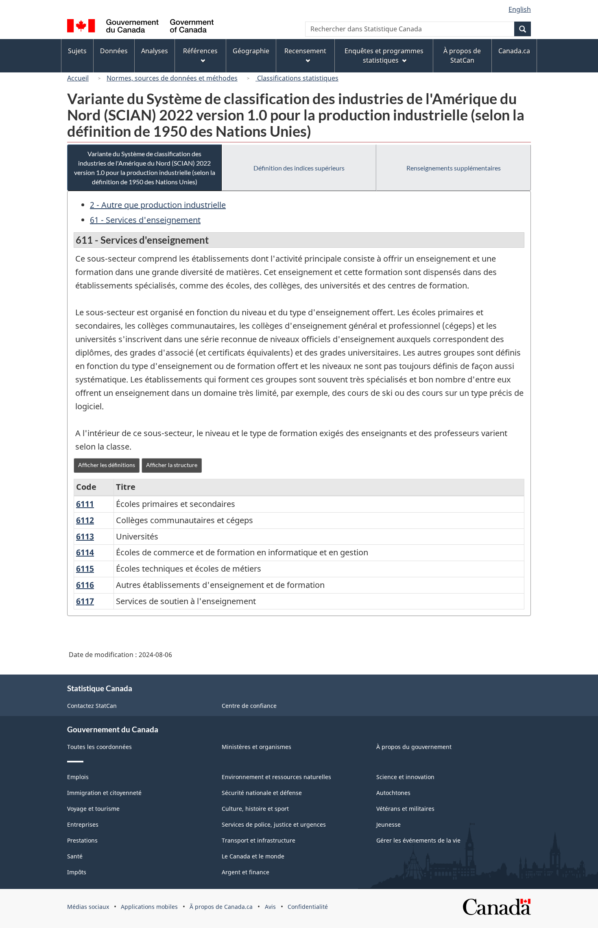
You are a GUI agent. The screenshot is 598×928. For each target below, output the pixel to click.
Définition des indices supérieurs (299, 168)
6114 (85, 552)
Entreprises (82, 824)
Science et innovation (405, 777)
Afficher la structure (171, 464)
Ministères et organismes (256, 747)
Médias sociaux (88, 907)
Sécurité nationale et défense (262, 793)
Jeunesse (388, 824)
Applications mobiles (149, 907)
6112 (85, 520)
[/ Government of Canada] (140, 27)
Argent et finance (245, 872)
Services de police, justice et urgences (274, 824)
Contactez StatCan (92, 706)
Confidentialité (308, 907)
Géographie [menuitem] (251, 50)
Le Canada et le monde (253, 856)
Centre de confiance (249, 706)
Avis (270, 907)
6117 (85, 601)
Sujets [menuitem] (77, 50)
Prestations (82, 840)
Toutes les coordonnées (99, 747)
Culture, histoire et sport (255, 808)
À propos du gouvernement (414, 747)
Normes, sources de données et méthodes (172, 78)
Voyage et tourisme (93, 808)
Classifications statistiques (296, 78)
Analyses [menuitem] (154, 50)
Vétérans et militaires (405, 808)
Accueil (78, 78)
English (520, 9)
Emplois (78, 777)
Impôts (76, 872)
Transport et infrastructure (258, 840)
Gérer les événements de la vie (418, 840)
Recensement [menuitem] (305, 50)
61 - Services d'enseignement (145, 219)
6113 (85, 536)
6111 (85, 503)
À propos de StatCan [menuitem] (462, 55)
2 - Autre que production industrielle (158, 204)
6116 (85, 584)
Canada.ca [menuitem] (514, 50)
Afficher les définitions (106, 464)
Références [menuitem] (200, 50)
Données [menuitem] (114, 50)
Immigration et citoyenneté (104, 793)
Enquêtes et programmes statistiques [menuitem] (384, 55)
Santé (75, 856)
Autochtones (393, 793)
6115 (85, 568)
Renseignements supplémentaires (453, 168)
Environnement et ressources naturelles (276, 777)
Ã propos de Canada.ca (221, 907)
